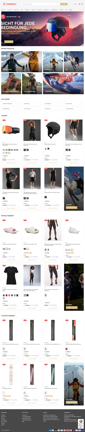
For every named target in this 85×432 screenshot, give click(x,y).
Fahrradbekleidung (6, 108)
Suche (64, 4)
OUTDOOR (39, 9)
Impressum (24, 415)
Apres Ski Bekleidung (69, 108)
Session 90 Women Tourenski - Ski (29, 388)
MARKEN (70, 9)
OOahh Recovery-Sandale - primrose (9, 244)
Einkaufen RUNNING (72, 307)
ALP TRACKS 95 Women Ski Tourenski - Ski (31, 344)
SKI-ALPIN (9, 9)
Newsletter (3, 416)
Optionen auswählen (32, 162)
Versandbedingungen (26, 416)
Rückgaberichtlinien (26, 418)
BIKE (21, 9)
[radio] (3, 150)
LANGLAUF (16, 9)
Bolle (3, 142)
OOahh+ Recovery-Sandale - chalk (29, 244)
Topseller (69, 204)
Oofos (3, 242)
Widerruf (3, 423)
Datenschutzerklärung (26, 420)
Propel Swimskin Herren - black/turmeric (52, 192)
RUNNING (27, 9)
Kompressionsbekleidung (7, 103)
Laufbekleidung (26, 103)
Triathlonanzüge (47, 108)
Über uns (3, 425)
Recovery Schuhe (69, 103)
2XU (24, 142)
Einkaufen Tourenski (72, 402)
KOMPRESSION (54, 9)
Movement (4, 342)
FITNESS (33, 9)
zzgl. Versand (12, 159)
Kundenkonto (4, 420)
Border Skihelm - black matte (49, 144)
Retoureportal (4, 421)
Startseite (3, 415)
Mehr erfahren (9, 41)
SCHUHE (61, 9)
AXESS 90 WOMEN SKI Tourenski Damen (73, 344)
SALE (66, 9)
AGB (23, 421)
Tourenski (69, 399)
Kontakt (2, 418)
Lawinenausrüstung (27, 108)
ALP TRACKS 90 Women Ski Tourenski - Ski (10, 344)
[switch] (81, 427)
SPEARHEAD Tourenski (6, 388)
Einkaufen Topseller (72, 207)
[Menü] (83, 419)
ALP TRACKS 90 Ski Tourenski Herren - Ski (52, 344)
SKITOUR (3, 9)
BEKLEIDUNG (46, 9)
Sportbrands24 (6, 430)
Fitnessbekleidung (48, 103)
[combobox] (45, 4)
